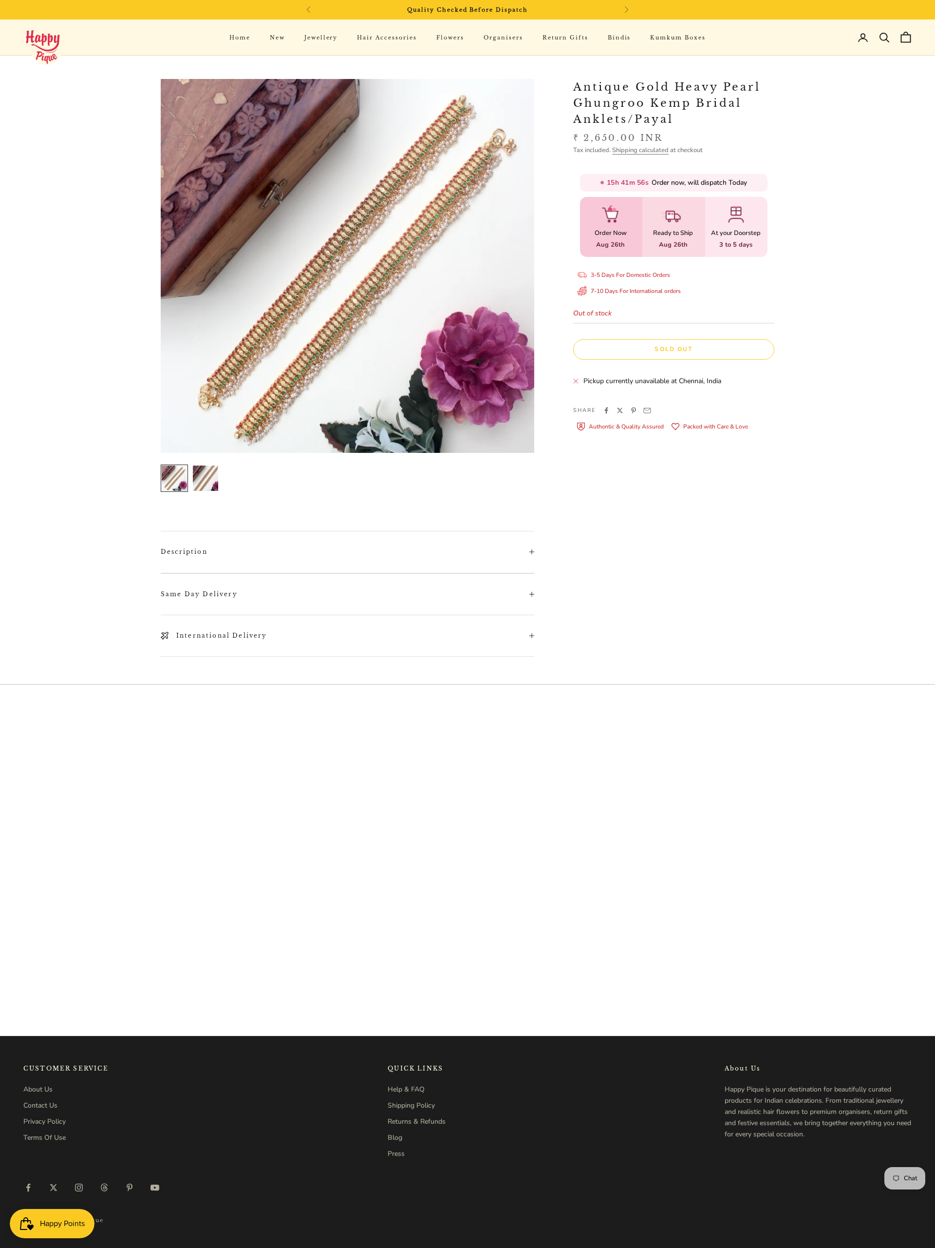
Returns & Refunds (417, 1121)
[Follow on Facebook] (28, 1187)
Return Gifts (565, 37)
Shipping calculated (640, 150)
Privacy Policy (44, 1121)
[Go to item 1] (174, 478)
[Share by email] (647, 410)
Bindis (619, 37)
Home (239, 37)
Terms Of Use (44, 1137)
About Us (38, 1089)
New (277, 37)
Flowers (450, 37)
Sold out (673, 349)
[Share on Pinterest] (633, 410)
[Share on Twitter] (620, 410)
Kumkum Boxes (678, 37)
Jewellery (321, 37)
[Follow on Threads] (104, 1187)
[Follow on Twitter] (53, 1187)
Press (396, 1153)
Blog (395, 1137)
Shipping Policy (411, 1105)
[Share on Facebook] (606, 410)
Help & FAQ (406, 1089)
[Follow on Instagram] (79, 1187)
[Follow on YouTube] (155, 1187)
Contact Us (40, 1105)
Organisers (503, 37)
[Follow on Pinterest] (129, 1187)
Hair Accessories (387, 37)
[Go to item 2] (205, 478)
